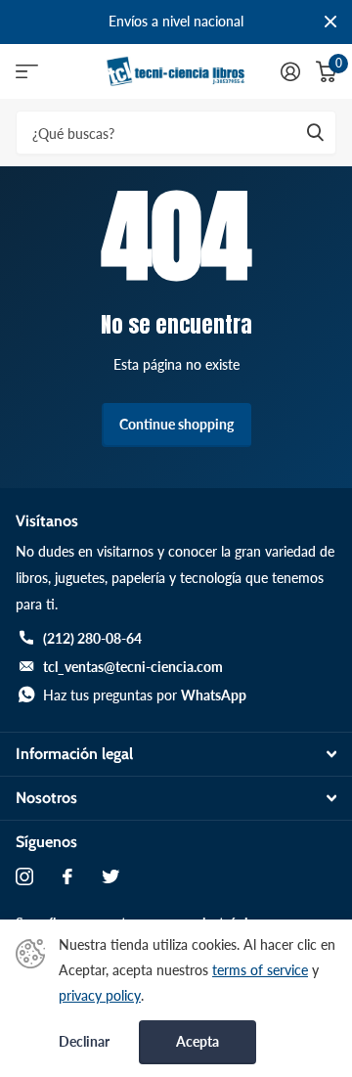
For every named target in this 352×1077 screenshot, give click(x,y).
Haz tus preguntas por (144, 695)
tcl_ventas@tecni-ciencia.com (133, 666)
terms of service (260, 970)
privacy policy (100, 995)
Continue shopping (176, 424)
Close (330, 22)
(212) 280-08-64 (92, 638)
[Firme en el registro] (290, 71)
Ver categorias (27, 72)
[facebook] (67, 876)
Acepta (197, 1041)
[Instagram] (24, 876)
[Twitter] (110, 876)
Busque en (314, 133)
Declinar (84, 1042)
